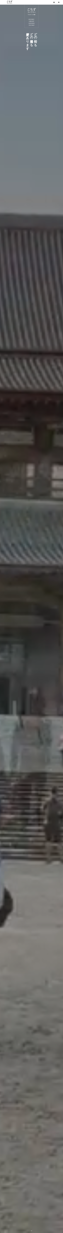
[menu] (54, 2)
